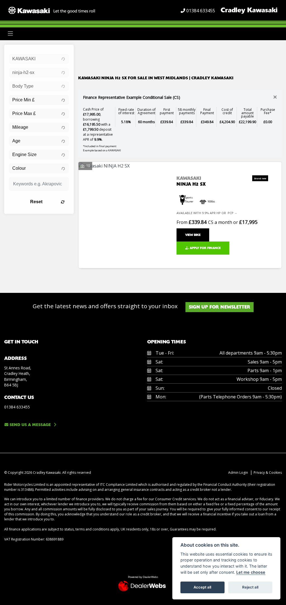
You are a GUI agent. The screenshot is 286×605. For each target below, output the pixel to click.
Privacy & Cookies (268, 472)
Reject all (250, 587)
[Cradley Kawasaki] (51, 10)
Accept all (202, 587)
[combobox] (39, 59)
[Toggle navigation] (10, 34)
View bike (193, 235)
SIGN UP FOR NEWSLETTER (219, 307)
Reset (36, 201)
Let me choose (250, 572)
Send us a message (29, 424)
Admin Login (238, 472)
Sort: (87, 50)
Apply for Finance (205, 248)
